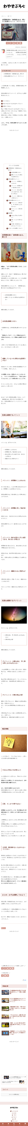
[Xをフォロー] (2, 975)
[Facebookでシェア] (10, 43)
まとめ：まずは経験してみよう (15, 228)
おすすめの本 (15, 1111)
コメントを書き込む (14, 1094)
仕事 (15, 1119)
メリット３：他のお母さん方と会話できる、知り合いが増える (16, 191)
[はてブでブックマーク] (14, 43)
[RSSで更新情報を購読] (8, 975)
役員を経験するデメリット (14, 200)
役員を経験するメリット (13, 179)
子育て (4, 928)
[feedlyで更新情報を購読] (5, 975)
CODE (14, 1113)
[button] (20, 43)
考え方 (15, 1117)
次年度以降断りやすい (16, 172)
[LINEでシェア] (17, 43)
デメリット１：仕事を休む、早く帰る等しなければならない (16, 204)
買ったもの (15, 1121)
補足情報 (10, 213)
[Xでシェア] (7, 43)
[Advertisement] (14, 146)
